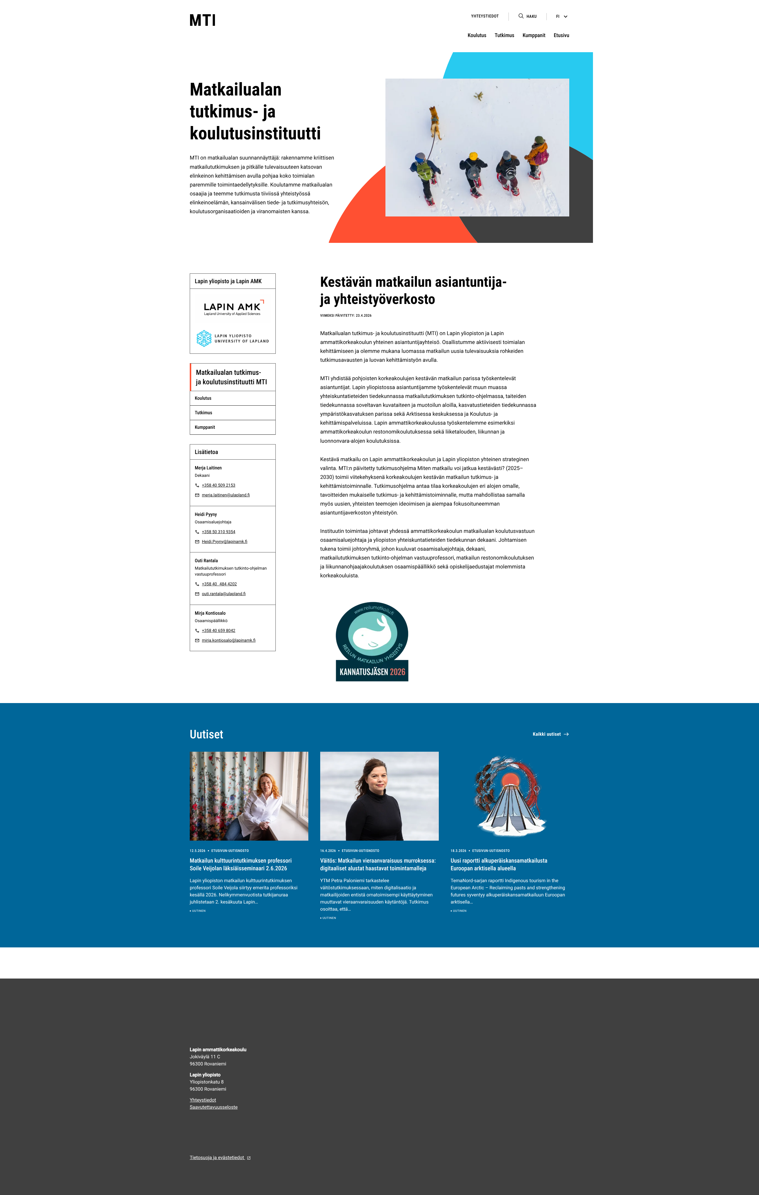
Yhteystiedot (485, 16)
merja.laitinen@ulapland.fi (226, 495)
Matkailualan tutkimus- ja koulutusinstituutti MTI (231, 377)
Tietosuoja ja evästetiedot (217, 1157)
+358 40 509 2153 (218, 485)
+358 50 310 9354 (218, 532)
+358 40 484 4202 (219, 584)
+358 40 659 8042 (218, 630)
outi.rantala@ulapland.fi (224, 594)
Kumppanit (534, 35)
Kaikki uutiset (547, 734)
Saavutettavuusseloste (213, 1107)
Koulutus (477, 35)
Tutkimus (504, 35)
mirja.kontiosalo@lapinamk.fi (229, 640)
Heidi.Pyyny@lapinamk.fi (224, 541)
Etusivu (561, 35)
